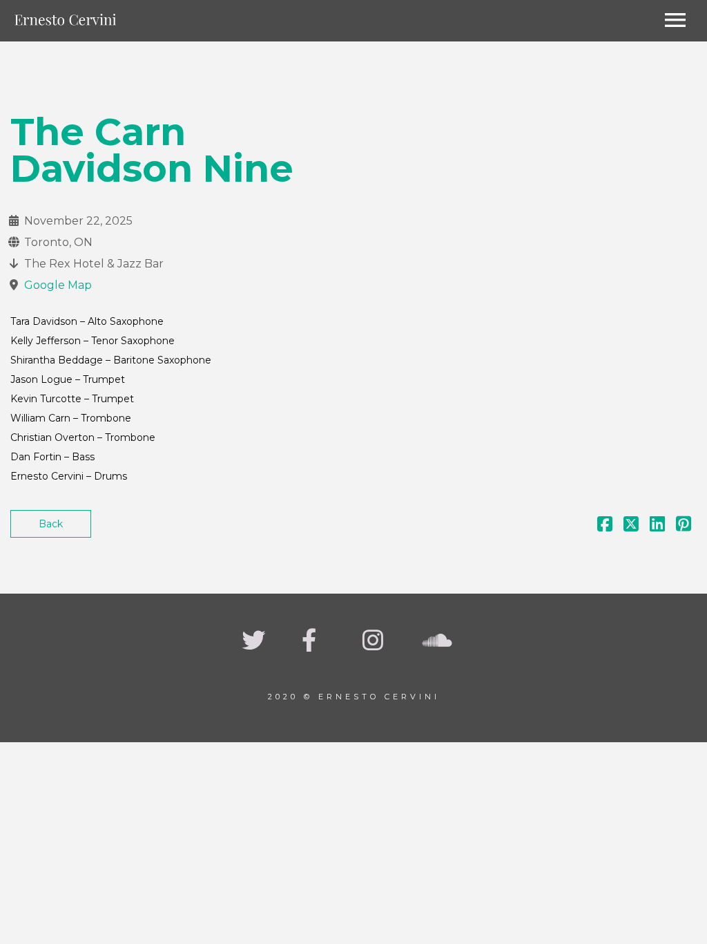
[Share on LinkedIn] (657, 526)
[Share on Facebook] (605, 526)
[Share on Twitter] (631, 526)
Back (51, 524)
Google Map (58, 285)
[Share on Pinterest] (683, 526)
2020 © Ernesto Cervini (354, 696)
